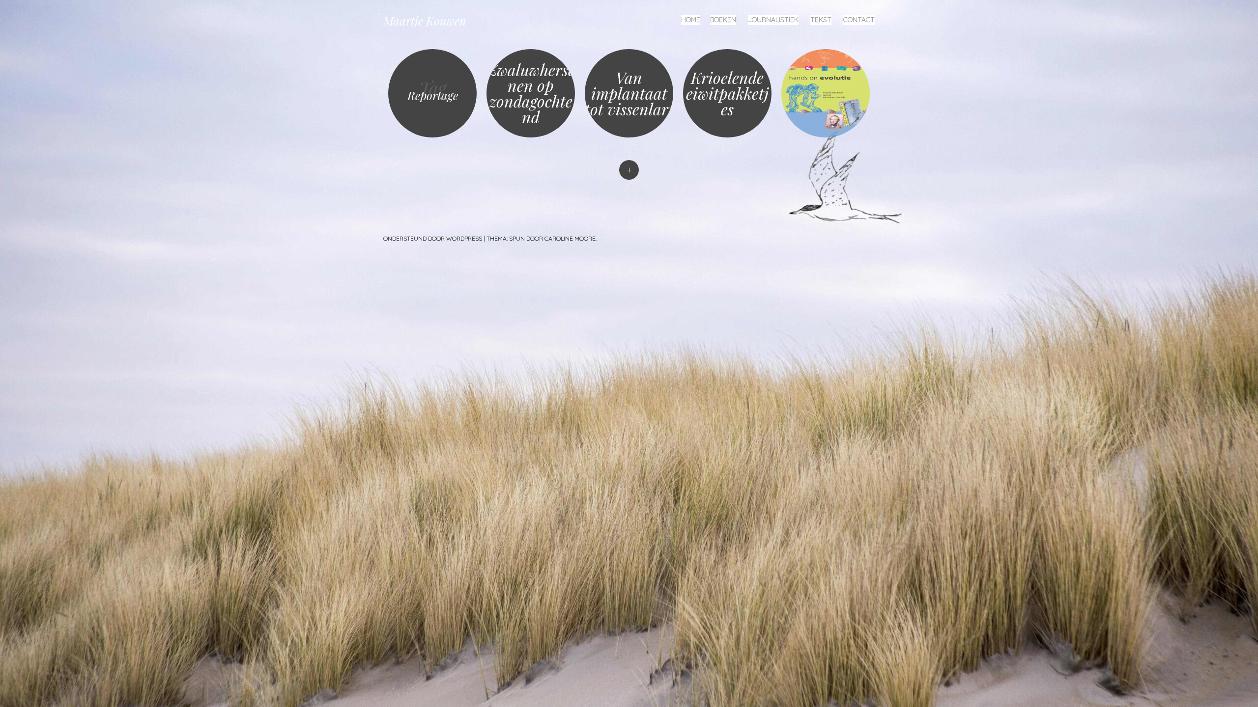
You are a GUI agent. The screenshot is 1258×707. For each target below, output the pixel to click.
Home (690, 19)
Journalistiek (773, 19)
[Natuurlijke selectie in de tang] (825, 93)
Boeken (723, 19)
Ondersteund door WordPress (432, 238)
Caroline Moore (570, 238)
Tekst (820, 19)
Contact (859, 19)
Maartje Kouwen (424, 20)
